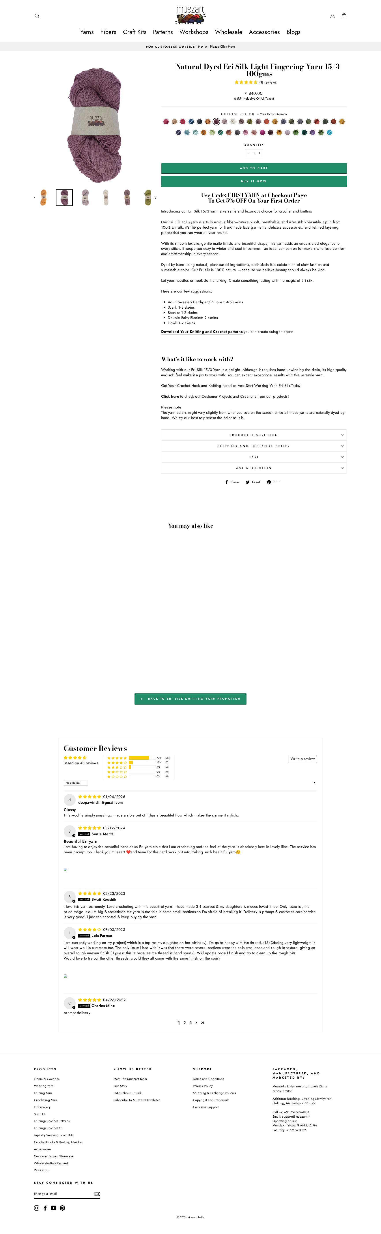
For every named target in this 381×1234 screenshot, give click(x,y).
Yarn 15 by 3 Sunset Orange (266, 121)
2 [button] (185, 1022)
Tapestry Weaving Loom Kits (53, 1135)
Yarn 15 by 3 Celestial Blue (329, 132)
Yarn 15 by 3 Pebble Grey (199, 121)
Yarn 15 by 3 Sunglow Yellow (342, 121)
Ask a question (254, 468)
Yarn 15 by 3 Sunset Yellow (275, 121)
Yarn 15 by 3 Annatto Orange (317, 121)
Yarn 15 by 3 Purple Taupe (270, 132)
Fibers (108, 32)
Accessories (264, 32)
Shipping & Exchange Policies (214, 1093)
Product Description (254, 435)
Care (254, 457)
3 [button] (191, 1022)
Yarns (87, 32)
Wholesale (228, 32)
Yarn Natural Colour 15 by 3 (233, 121)
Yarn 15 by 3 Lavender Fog (245, 132)
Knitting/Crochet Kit (48, 1128)
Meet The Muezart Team (130, 1079)
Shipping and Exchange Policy (254, 446)
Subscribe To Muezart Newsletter (137, 1100)
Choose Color (254, 114)
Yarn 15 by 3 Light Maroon (258, 121)
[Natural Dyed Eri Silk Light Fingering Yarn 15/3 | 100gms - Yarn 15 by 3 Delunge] (71, 656)
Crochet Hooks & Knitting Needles (58, 1142)
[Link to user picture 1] (66, 869)
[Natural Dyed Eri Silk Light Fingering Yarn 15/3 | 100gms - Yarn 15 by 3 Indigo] (56, 641)
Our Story (120, 1086)
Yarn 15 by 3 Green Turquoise (220, 132)
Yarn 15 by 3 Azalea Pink (166, 121)
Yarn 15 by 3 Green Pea (304, 132)
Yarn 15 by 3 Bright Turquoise (195, 132)
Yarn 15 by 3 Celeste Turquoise (212, 132)
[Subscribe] (97, 1194)
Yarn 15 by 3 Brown (174, 121)
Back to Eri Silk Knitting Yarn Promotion (193, 699)
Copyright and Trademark (211, 1100)
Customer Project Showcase (54, 1156)
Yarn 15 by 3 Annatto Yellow (208, 121)
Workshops (193, 32)
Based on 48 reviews (81, 763)
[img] (90, 796)
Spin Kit (39, 1114)
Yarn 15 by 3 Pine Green (325, 121)
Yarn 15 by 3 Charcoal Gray (283, 121)
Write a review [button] (303, 758)
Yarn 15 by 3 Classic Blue (178, 132)
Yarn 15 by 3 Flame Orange (229, 132)
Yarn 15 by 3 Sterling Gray (300, 121)
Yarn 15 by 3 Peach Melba (254, 132)
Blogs (294, 32)
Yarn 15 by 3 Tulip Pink (262, 132)
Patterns (163, 32)
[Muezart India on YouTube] (53, 1208)
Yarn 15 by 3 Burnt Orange (203, 132)
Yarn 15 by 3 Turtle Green (250, 121)
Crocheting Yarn (45, 1100)
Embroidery (42, 1107)
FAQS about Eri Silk (128, 1093)
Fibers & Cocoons (47, 1079)
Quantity (254, 145)
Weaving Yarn (44, 1086)
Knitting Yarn (43, 1093)
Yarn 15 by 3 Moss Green (291, 121)
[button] (247, 82)
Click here (170, 396)
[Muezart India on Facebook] (45, 1208)
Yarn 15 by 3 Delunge (312, 132)
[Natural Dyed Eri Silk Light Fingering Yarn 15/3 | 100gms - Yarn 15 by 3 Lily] (104, 651)
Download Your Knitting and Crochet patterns (202, 331)
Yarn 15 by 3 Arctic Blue (187, 132)
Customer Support (206, 1107)
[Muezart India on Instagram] (36, 1208)
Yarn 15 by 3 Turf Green (308, 121)
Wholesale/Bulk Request (51, 1163)
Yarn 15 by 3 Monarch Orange (333, 121)
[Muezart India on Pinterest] (62, 1208)
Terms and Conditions (208, 1079)
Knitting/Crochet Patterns (52, 1121)
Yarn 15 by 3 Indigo (191, 121)
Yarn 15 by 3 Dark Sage (321, 132)
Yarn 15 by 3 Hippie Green (296, 132)
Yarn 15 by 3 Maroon (216, 121)
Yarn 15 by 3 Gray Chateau (237, 132)
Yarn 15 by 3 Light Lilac (224, 121)
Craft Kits (134, 32)
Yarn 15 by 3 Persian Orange (279, 132)
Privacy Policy (203, 1086)
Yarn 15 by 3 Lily (287, 132)
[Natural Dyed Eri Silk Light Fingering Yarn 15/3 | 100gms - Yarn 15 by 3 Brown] (44, 641)
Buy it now (254, 181)
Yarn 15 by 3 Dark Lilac (241, 121)
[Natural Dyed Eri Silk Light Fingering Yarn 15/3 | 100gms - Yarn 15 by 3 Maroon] (74, 641)
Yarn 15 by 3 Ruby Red (182, 121)
